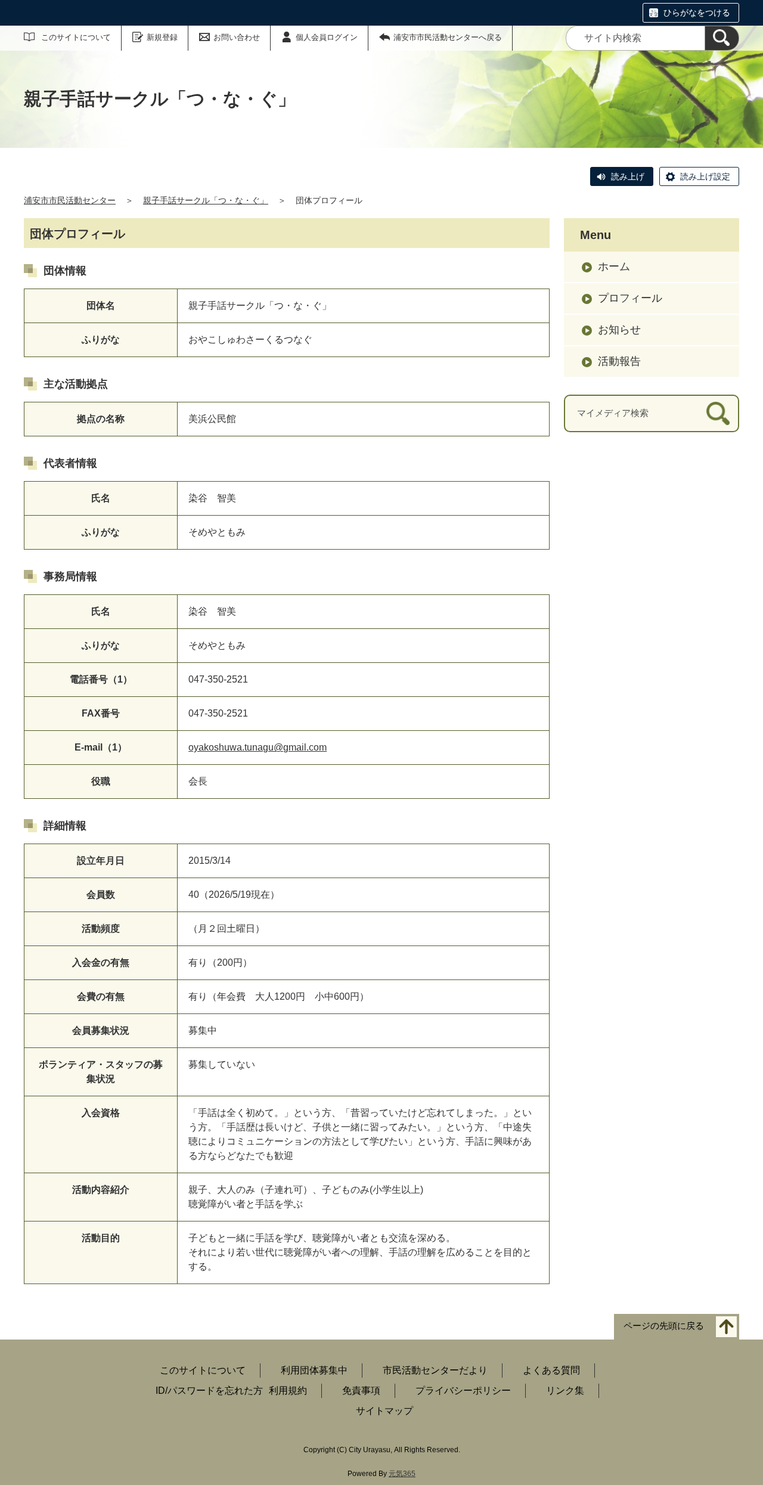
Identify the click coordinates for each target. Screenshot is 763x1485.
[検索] (722, 38)
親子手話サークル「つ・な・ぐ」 (205, 200)
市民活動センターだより (435, 1370)
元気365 (402, 1474)
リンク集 (565, 1390)
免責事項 (361, 1390)
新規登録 (162, 37)
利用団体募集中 (314, 1370)
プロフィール (630, 298)
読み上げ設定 (705, 176)
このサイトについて (76, 37)
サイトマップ (384, 1411)
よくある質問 (551, 1370)
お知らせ (619, 330)
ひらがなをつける (696, 12)
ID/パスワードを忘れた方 (209, 1390)
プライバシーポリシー (463, 1390)
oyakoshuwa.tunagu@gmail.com (257, 747)
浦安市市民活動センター (70, 200)
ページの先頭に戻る (664, 1326)
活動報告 (619, 361)
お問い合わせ (236, 37)
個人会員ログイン (327, 37)
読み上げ (627, 176)
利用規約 (288, 1390)
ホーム (614, 266)
